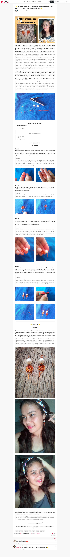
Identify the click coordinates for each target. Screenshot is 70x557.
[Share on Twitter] (52, 534)
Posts (24, 1)
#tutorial (33, 531)
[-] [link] (55, 540)
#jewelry (17, 531)
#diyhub (30, 531)
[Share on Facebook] (51, 534)
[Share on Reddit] (53, 534)
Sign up (52, 1)
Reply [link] (52, 533)
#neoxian (37, 531)
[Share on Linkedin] (54, 534)
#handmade (26, 531)
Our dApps (39, 1)
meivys (18, 540)
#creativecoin (42, 531)
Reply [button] (23, 543)
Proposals (28, 1)
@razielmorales (18, 547)
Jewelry (29, 10)
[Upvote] (31, 533)
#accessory (21, 531)
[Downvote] (32, 533)
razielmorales (22, 10)
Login (48, 1)
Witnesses (34, 1)
